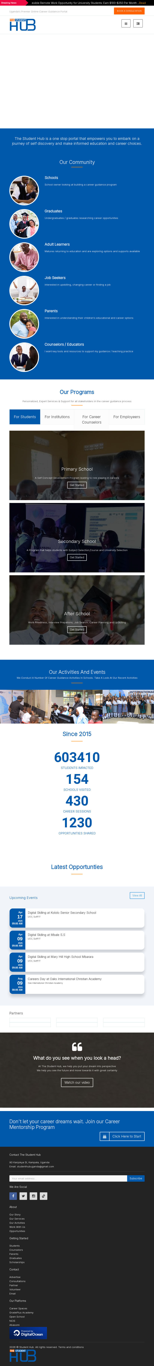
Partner (13, 1285)
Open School (17, 1316)
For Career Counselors (91, 419)
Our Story (14, 1214)
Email (12, 1293)
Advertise (14, 1277)
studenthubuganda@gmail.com (35, 1166)
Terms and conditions (71, 1347)
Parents (13, 1253)
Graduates (15, 1258)
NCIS (12, 1320)
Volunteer (15, 1289)
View (35, 707)
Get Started (77, 485)
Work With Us (17, 1226)
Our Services (17, 1218)
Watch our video (77, 1082)
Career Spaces (18, 1308)
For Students (25, 417)
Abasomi (14, 1324)
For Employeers (126, 417)
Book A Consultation (129, 11)
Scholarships (17, 1262)
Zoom (21, 707)
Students (14, 1245)
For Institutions (57, 417)
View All (137, 895)
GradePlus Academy (21, 1312)
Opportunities (17, 1231)
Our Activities (17, 1222)
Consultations (17, 1281)
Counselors (16, 1249)
